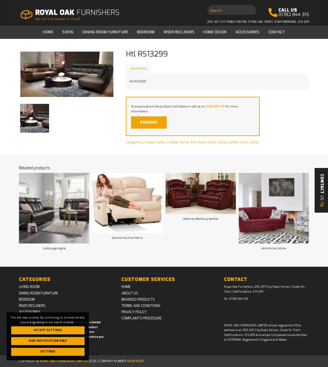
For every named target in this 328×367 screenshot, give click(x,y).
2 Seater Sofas (154, 142)
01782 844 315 (293, 15)
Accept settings (48, 330)
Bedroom (27, 299)
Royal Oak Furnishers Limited (64, 361)
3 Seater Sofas (178, 142)
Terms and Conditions (140, 306)
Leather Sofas (238, 142)
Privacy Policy (134, 312)
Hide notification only (48, 341)
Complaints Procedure (141, 318)
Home (126, 287)
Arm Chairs (198, 142)
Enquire (149, 122)
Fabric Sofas (217, 142)
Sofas (254, 142)
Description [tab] (139, 68)
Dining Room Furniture (38, 293)
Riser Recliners (32, 306)
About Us (129, 293)
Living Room (29, 287)
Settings (48, 351)
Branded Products (138, 299)
